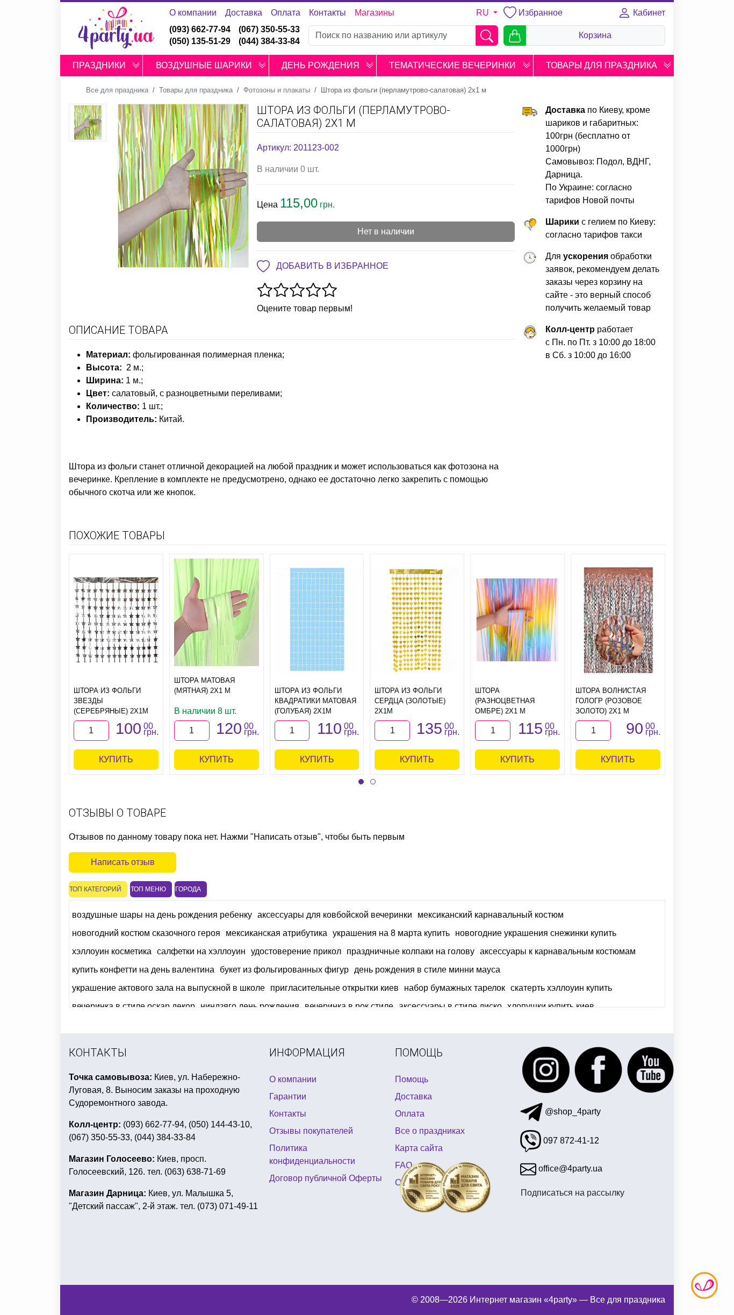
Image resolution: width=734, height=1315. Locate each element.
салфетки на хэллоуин (201, 951)
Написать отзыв (123, 862)
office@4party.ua (569, 1168)
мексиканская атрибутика (276, 933)
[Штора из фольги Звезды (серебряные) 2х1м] (116, 619)
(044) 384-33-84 (269, 41)
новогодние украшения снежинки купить (535, 933)
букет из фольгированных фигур (284, 969)
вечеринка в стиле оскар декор (133, 1006)
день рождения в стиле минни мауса (427, 969)
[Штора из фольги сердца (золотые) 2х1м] (417, 620)
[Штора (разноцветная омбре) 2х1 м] (517, 619)
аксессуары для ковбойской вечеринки (334, 914)
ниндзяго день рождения (249, 1006)
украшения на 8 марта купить (391, 933)
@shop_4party (572, 1111)
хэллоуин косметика (112, 951)
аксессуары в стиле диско (450, 1006)
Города (188, 889)
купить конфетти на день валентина (143, 969)
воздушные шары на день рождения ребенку (162, 914)
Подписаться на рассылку (572, 1192)
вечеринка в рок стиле (349, 1006)
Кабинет (648, 12)
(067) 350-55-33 (269, 29)
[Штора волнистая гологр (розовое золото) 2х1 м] (617, 620)
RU (483, 12)
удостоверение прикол (296, 951)
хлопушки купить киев (550, 1006)
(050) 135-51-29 (200, 41)
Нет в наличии (385, 231)
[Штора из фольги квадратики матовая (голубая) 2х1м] (317, 620)
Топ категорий (95, 889)
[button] (135, 65)
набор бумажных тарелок (454, 987)
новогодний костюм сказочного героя (146, 933)
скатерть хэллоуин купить (561, 987)
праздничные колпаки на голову (410, 951)
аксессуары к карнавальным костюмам (558, 951)
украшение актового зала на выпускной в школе (168, 987)
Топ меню (148, 889)
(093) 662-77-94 (200, 29)
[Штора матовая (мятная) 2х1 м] (216, 612)
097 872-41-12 (570, 1140)
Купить (116, 759)
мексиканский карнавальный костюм (491, 914)
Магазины (374, 12)
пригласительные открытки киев (334, 987)
